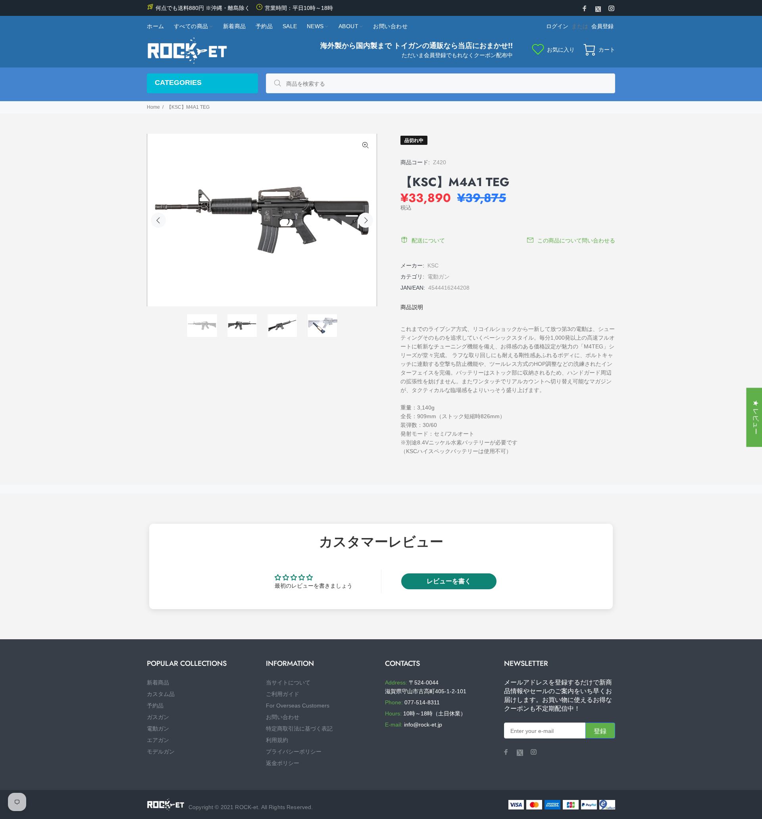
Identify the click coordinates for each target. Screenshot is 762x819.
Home (153, 107)
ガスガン (158, 717)
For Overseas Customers (297, 705)
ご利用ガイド (282, 694)
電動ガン (438, 276)
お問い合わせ (282, 717)
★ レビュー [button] (755, 417)
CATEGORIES (178, 83)
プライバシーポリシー (293, 751)
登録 (600, 731)
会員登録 (602, 26)
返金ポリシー (282, 763)
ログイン (557, 26)
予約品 (155, 705)
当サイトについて (288, 682)
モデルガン (161, 751)
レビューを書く (449, 581)
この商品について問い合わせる (576, 240)
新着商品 (158, 682)
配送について (428, 240)
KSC (433, 265)
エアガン (158, 740)
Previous (158, 220)
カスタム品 (161, 694)
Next (365, 220)
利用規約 (277, 740)
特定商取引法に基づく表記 (299, 728)
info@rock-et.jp (423, 724)
